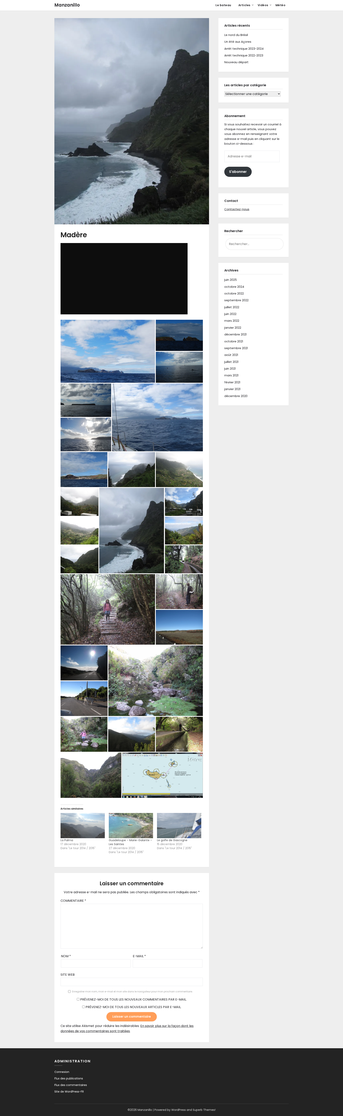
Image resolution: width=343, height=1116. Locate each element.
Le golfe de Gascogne (172, 840)
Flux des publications (68, 1078)
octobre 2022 (234, 293)
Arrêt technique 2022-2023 (243, 55)
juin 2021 (230, 368)
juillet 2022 (231, 307)
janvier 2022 (232, 328)
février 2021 (232, 382)
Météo (281, 5)
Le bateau (223, 5)
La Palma (67, 840)
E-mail (139, 956)
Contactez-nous (236, 209)
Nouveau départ (236, 62)
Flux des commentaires (70, 1085)
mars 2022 (231, 321)
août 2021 (231, 355)
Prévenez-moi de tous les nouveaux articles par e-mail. (133, 1007)
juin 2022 (230, 314)
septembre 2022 (236, 300)
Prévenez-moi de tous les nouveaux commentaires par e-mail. (133, 999)
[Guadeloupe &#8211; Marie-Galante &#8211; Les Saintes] (131, 825)
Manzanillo (67, 5)
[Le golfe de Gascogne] (179, 825)
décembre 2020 (236, 396)
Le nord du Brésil (236, 35)
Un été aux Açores (237, 42)
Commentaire (73, 900)
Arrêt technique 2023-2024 (244, 48)
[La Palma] (83, 825)
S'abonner (238, 171)
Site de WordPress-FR (69, 1092)
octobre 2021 (233, 341)
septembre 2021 (236, 348)
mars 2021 (231, 375)
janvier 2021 (232, 389)
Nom (66, 956)
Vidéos (263, 5)
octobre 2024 (234, 287)
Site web (68, 974)
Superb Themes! (204, 1110)
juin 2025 (230, 280)
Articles (244, 5)
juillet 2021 (231, 362)
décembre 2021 (235, 334)
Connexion (61, 1072)
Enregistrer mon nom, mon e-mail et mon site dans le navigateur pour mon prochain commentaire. (132, 991)
